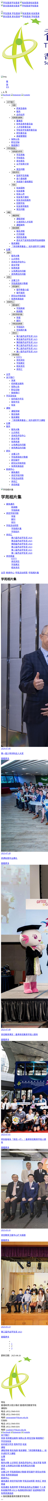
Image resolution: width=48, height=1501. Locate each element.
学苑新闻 (20, 308)
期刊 (18, 321)
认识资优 (15, 259)
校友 (14, 185)
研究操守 (15, 286)
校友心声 (20, 194)
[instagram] (16, 95)
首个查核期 (21, 179)
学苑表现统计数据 (19, 283)
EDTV (19, 357)
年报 (18, 318)
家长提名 (20, 161)
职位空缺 (15, 142)
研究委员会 (21, 133)
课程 (8, 212)
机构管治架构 (17, 118)
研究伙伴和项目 (18, 296)
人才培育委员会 (23, 127)
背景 (14, 105)
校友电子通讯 (22, 197)
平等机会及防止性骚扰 (28, 1487)
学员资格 (20, 155)
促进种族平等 (39, 1490)
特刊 (13, 522)
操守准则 (20, 293)
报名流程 (20, 231)
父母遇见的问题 (18, 271)
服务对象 (15, 256)
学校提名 (20, 158)
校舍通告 (5, 1487)
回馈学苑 (20, 203)
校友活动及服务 (23, 200)
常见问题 (20, 169)
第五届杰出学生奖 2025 (26, 339)
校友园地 (20, 188)
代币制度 (20, 234)
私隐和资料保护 (25, 1490)
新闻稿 (19, 311)
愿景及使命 (21, 108)
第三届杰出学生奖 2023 (26, 345)
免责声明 (14, 1487)
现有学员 (15, 172)
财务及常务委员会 (24, 124)
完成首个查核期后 (24, 182)
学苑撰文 (20, 363)
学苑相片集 (21, 330)
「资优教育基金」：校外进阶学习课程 (28, 246)
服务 (18, 111)
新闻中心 (10, 302)
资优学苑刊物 (17, 314)
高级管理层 (21, 136)
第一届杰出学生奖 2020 (26, 351)
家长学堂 (15, 265)
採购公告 (15, 139)
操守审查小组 (22, 290)
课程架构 (20, 225)
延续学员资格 (22, 175)
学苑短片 (20, 327)
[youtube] (25, 95)
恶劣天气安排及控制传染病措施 (30, 240)
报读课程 (15, 243)
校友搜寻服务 (22, 206)
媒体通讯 (15, 305)
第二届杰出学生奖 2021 (26, 348)
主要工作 (15, 280)
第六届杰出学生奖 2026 (26, 336)
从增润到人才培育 (24, 222)
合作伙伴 (20, 115)
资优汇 (14, 333)
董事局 (19, 121)
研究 (8, 277)
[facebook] (5, 95)
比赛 (8, 249)
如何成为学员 (17, 152)
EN (7, 87)
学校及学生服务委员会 (26, 130)
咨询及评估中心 (18, 262)
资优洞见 (20, 360)
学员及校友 (11, 148)
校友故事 (20, 191)
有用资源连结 (17, 299)
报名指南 (15, 228)
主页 (8, 374)
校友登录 (35, 13)
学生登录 (15, 13)
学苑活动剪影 (17, 324)
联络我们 (15, 145)
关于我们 (10, 102)
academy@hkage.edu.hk (16, 1430)
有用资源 (15, 268)
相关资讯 (20, 366)
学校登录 (35, 16)
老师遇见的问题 (18, 274)
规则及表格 (21, 237)
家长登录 (15, 16)
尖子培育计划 (22, 164)
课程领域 (15, 216)
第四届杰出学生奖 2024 (26, 342)
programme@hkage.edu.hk (17, 1417)
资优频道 (15, 355)
